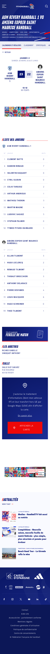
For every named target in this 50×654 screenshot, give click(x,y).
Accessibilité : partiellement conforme (25, 618)
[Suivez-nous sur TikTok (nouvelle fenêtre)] (46, 599)
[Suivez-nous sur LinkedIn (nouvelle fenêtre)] (37, 599)
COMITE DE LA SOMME (8, 35)
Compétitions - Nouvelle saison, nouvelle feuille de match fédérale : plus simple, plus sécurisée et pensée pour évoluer (32, 536)
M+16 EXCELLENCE (22, 35)
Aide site (25, 614)
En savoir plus (25, 415)
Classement (28, 45)
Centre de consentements (25, 633)
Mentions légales (25, 622)
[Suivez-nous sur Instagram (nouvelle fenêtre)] (12, 599)
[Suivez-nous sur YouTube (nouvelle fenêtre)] (29, 599)
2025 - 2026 (23, 32)
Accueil (4, 32)
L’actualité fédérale (23, 511)
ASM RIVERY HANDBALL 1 (10, 77)
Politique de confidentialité (25, 629)
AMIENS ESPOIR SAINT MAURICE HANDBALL (40, 77)
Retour (8, 52)
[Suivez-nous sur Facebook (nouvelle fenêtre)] (4, 599)
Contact (25, 610)
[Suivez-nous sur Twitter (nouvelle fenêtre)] (21, 599)
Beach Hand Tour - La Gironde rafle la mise (32, 553)
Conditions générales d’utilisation (25, 626)
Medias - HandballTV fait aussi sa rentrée (32, 516)
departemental (34, 32)
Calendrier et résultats (11, 45)
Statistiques (41, 45)
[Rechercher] (46, 6)
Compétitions (13, 32)
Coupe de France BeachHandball (34, 548)
